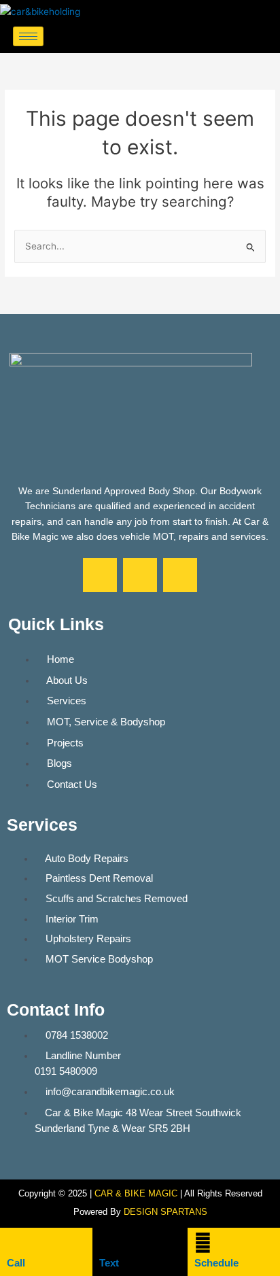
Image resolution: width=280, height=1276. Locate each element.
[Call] (15, 1243)
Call (16, 1263)
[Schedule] (202, 1243)
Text (109, 1263)
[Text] (107, 1243)
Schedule (216, 1263)
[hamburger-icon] (28, 36)
